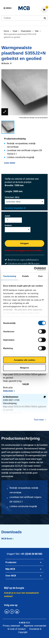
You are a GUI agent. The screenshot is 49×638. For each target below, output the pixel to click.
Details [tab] (25, 276)
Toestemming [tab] (9, 276)
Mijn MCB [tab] (10, 569)
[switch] (42, 331)
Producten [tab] (10, 562)
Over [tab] (40, 276)
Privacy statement (11, 625)
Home (6, 31)
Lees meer (9, 163)
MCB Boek (6, 538)
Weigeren (24, 368)
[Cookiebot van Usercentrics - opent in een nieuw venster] (34, 269)
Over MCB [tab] (10, 575)
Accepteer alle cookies (24, 360)
